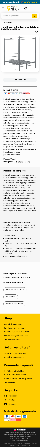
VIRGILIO (11, 432)
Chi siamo (12, 438)
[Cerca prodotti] (34, 16)
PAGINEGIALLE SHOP (29, 432)
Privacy (24, 438)
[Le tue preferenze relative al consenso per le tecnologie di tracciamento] (36, 443)
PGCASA (6, 434)
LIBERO (7, 432)
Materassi (10, 297)
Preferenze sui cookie (22, 440)
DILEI (28, 434)
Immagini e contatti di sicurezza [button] (16, 277)
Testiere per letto (14, 304)
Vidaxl (12, 159)
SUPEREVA (28, 436)
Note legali (18, 438)
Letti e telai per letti (22, 162)
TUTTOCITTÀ (22, 434)
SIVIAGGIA (33, 434)
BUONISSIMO (20, 436)
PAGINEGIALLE (19, 432)
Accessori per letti (15, 290)
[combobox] (20, 16)
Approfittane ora (30, 2)
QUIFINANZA (12, 436)
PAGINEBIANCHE (13, 434)
